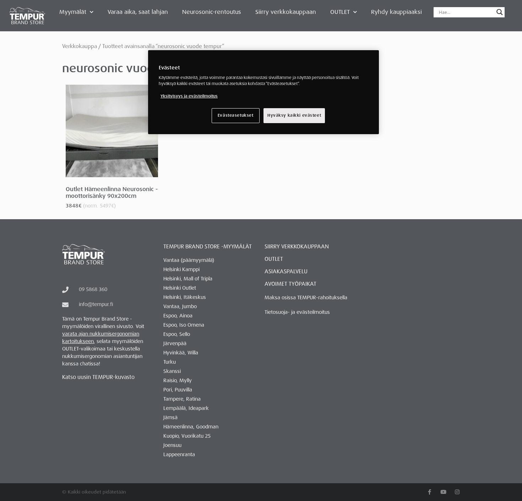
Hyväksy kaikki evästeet (294, 115)
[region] (263, 92)
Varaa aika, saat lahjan (138, 12)
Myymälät (72, 12)
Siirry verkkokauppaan (285, 12)
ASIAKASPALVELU (286, 271)
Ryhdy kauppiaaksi (396, 12)
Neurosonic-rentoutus (211, 12)
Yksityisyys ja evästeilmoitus (189, 96)
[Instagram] (457, 492)
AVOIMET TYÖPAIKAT (290, 284)
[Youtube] (443, 492)
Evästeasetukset (236, 115)
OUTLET (340, 12)
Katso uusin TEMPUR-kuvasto (98, 377)
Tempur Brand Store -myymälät (207, 246)
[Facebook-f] (429, 492)
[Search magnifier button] (500, 12)
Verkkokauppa (79, 46)
